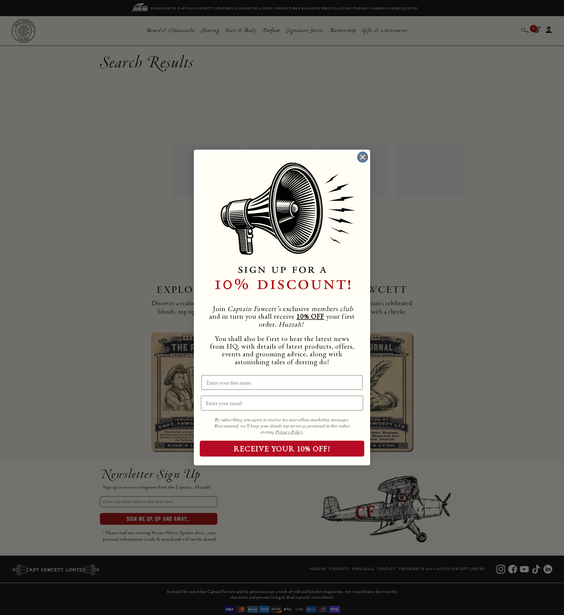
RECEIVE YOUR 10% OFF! (282, 449)
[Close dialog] (362, 157)
